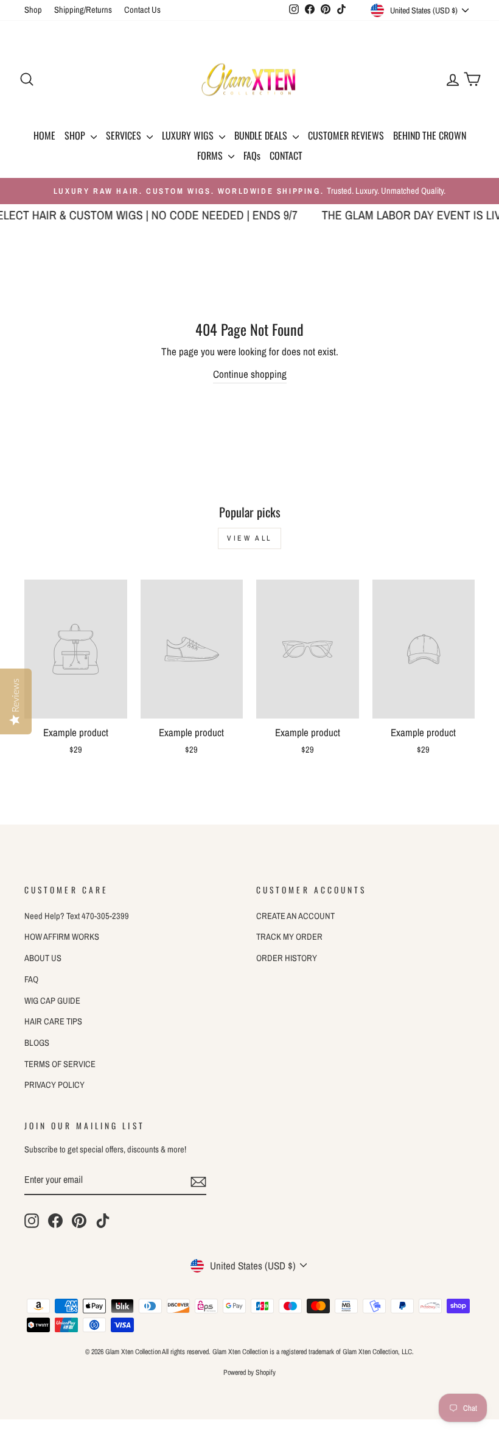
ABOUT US (42, 958)
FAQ (31, 979)
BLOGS (36, 1043)
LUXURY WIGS (189, 135)
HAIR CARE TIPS (53, 1021)
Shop (33, 10)
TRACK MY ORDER (289, 937)
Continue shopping (250, 374)
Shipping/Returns (83, 10)
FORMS (211, 155)
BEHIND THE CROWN (429, 135)
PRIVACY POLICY (54, 1085)
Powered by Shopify (249, 1372)
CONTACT (286, 155)
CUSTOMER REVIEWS (346, 135)
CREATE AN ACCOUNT (295, 916)
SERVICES (125, 135)
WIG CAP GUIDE (52, 1001)
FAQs (251, 155)
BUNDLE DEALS (262, 135)
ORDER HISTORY (286, 958)
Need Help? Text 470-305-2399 (76, 916)
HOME (44, 135)
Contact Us (142, 10)
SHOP (76, 135)
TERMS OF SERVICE (60, 1064)
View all (249, 538)
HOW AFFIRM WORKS (61, 937)
